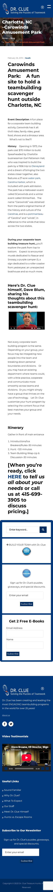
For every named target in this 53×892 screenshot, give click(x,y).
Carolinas (13, 214)
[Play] (5, 768)
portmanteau (35, 214)
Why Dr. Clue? (12, 795)
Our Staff (9, 806)
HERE (15, 477)
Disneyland (38, 166)
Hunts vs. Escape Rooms (18, 817)
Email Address (14, 628)
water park (34, 178)
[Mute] (42, 768)
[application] (26, 757)
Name (9, 639)
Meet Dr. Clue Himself (16, 811)
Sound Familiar (12, 790)
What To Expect (13, 800)
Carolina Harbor (16, 182)
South (28, 58)
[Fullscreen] (47, 768)
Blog (12, 38)
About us (6, 715)
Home (5, 38)
